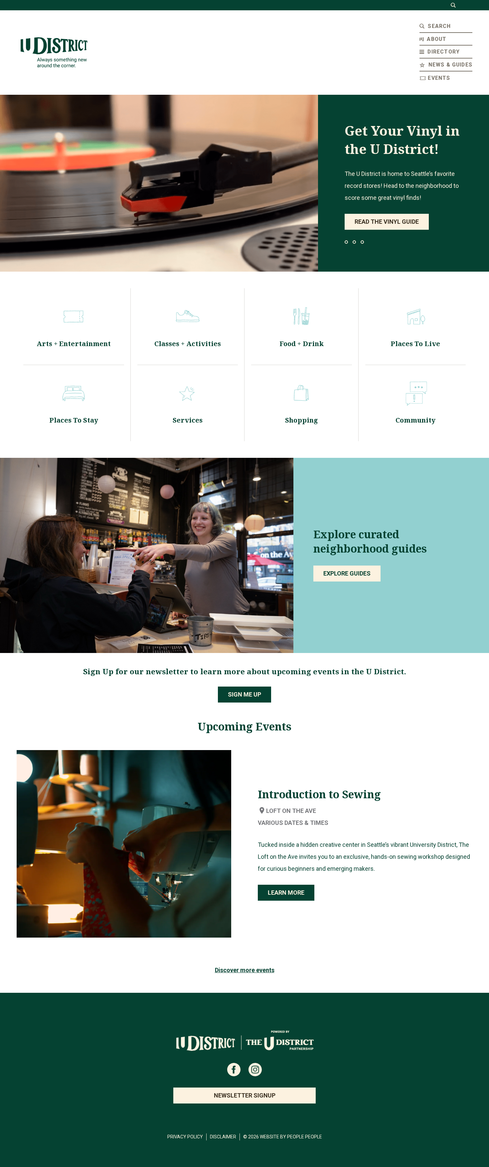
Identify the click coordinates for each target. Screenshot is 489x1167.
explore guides (347, 573)
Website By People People (291, 1136)
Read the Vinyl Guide (387, 221)
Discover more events (244, 970)
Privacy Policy (185, 1136)
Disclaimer (223, 1136)
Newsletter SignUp (244, 1095)
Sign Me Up (244, 694)
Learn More (286, 892)
